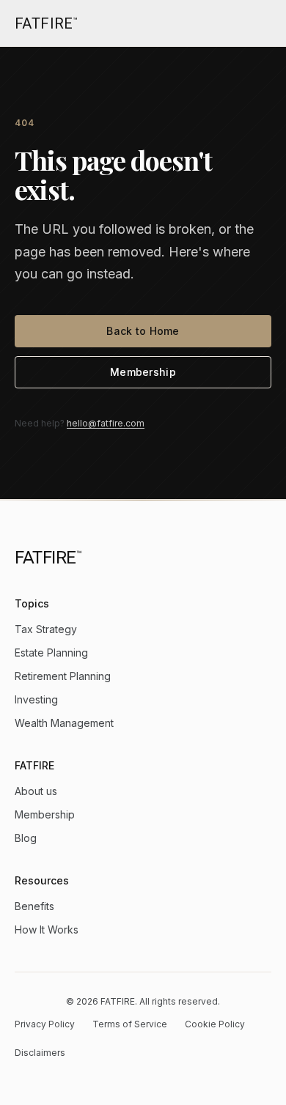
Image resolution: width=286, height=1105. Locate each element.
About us (36, 791)
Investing (36, 699)
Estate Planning (51, 652)
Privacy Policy (45, 1024)
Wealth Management (64, 723)
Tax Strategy (46, 629)
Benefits (34, 906)
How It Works (46, 929)
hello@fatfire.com (105, 423)
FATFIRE (46, 23)
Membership (143, 372)
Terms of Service (129, 1024)
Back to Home (142, 331)
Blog (26, 838)
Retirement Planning (63, 676)
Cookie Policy (215, 1024)
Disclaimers (40, 1052)
